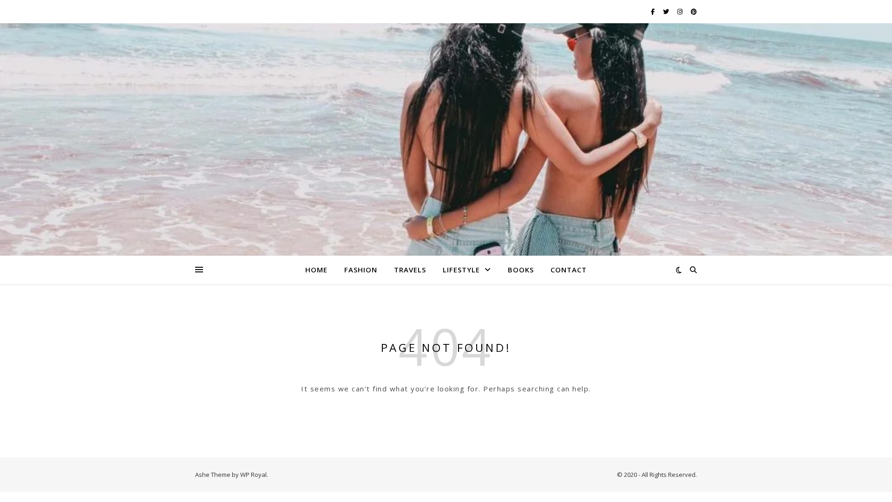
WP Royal (253, 474)
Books (521, 269)
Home (316, 269)
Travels (410, 269)
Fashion (360, 269)
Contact (569, 269)
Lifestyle (461, 269)
